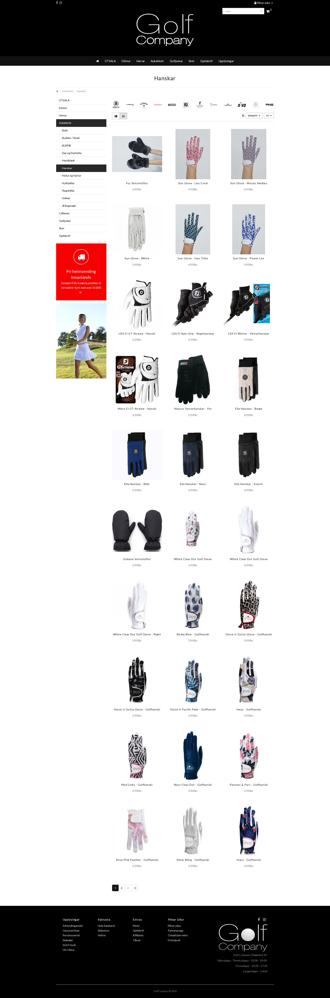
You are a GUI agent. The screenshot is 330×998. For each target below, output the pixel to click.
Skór (192, 61)
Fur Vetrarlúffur (137, 183)
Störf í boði (69, 945)
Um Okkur (69, 949)
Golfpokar (176, 61)
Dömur (126, 61)
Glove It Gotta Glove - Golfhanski (249, 634)
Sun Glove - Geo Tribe (193, 258)
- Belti (63, 130)
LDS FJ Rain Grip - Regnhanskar (193, 333)
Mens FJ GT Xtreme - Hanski (137, 408)
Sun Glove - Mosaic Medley (248, 183)
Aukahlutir (157, 61)
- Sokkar (64, 198)
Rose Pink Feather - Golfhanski (137, 859)
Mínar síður (264, 2)
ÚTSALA (110, 61)
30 (267, 115)
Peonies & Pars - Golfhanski (249, 784)
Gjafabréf (206, 61)
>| (135, 887)
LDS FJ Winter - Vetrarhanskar (248, 333)
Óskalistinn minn (178, 935)
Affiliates (138, 935)
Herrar (140, 61)
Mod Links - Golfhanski (137, 784)
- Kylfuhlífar (66, 183)
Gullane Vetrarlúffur (137, 559)
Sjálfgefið (253, 115)
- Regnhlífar (66, 190)
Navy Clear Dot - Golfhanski (193, 784)
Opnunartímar (71, 930)
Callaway (64, 213)
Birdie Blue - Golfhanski (193, 634)
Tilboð (136, 940)
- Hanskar (65, 168)
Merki (136, 925)
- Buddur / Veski (69, 137)
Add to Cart (134, 197)
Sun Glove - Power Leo (248, 258)
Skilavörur (103, 930)
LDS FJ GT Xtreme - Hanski (137, 333)
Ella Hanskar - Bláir (137, 484)
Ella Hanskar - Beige (248, 408)
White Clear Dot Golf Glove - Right (137, 634)
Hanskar (81, 91)
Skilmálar (68, 940)
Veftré (102, 935)
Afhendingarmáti (73, 925)
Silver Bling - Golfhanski (193, 859)
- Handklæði (67, 160)
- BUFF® (65, 145)
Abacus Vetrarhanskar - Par (193, 408)
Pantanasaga (175, 930)
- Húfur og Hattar (70, 175)
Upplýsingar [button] (226, 61)
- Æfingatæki (67, 205)
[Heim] (97, 61)
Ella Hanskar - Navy (193, 484)
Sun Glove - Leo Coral (193, 183)
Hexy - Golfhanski (249, 709)
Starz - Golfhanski (249, 859)
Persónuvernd (71, 935)
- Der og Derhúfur (70, 153)
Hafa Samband (106, 925)
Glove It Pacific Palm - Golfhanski (193, 709)
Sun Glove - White (137, 258)
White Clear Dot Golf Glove (193, 559)
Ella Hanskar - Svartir (249, 484)
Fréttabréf (174, 940)
